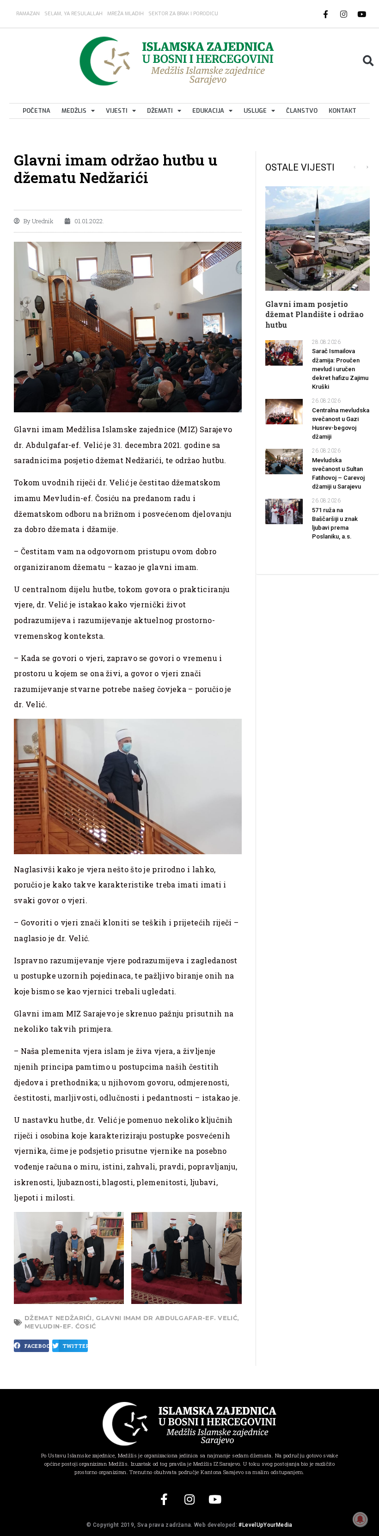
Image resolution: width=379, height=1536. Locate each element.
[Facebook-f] (326, 14)
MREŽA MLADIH (125, 13)
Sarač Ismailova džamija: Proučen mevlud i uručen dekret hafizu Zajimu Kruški (340, 369)
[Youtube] (362, 14)
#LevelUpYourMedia (265, 1525)
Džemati (160, 111)
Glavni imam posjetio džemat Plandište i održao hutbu (314, 314)
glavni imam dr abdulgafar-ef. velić (166, 1318)
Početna (36, 111)
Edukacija (208, 111)
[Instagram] (344, 14)
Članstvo (302, 111)
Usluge (255, 111)
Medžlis (73, 111)
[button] (368, 61)
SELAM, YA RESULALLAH (73, 13)
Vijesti (117, 111)
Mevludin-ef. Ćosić (60, 1326)
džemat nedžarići (58, 1318)
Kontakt (342, 111)
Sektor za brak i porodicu (183, 13)
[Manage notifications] (360, 1519)
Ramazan (28, 13)
